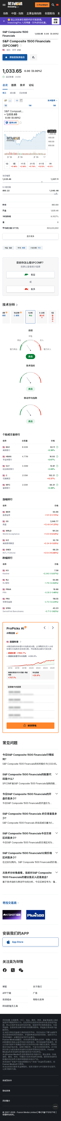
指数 (5, 13)
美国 (23, 248)
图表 (13, 85)
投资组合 (7, 999)
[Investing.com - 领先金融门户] (15, 5)
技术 (22, 85)
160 (39, 248)
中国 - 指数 (17, 13)
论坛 (31, 85)
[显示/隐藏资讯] (21, 100)
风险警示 (6, 1101)
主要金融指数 (34, 13)
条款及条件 (7, 1080)
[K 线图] (5, 100)
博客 (5, 986)
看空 (33, 274)
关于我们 (37, 986)
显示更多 (30, 236)
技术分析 (9, 304)
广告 (35, 993)
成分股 (13, 93)
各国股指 (50, 13)
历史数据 (23, 93)
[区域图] (10, 100)
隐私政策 (6, 1091)
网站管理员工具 (10, 1006)
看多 (33, 289)
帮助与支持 (38, 999)
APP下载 (7, 993)
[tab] (17, 316)
